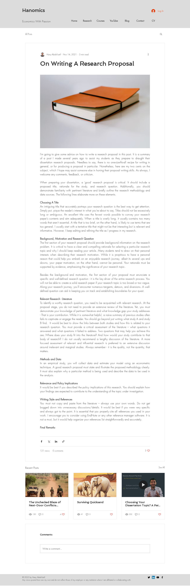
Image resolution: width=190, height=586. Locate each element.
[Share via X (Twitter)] (48, 441)
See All (162, 467)
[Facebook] (162, 577)
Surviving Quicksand (90, 502)
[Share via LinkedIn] (56, 441)
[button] (161, 34)
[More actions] (148, 54)
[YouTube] (157, 577)
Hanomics (33, 10)
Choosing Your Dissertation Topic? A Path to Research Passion (142, 504)
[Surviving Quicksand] (95, 485)
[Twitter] (148, 577)
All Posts (28, 34)
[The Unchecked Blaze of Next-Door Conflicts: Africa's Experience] (46, 485)
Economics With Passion (36, 21)
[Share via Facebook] (41, 441)
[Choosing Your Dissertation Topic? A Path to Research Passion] (143, 485)
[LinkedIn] (153, 577)
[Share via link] (63, 441)
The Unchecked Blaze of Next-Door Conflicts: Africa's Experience (45, 504)
